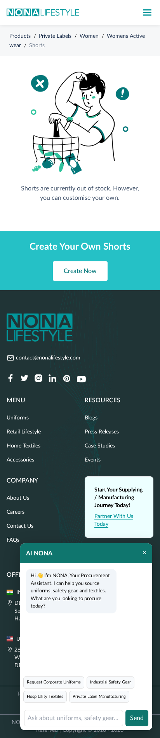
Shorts (37, 45)
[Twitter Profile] (24, 379)
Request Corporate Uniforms (54, 682)
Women (89, 36)
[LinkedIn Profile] (52, 379)
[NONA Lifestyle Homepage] (43, 12)
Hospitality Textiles (45, 696)
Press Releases (102, 432)
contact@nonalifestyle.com (48, 358)
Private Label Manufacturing (99, 696)
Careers (15, 512)
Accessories (20, 460)
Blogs (91, 418)
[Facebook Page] (10, 379)
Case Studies (100, 446)
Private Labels (55, 36)
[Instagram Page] (38, 379)
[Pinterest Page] (66, 379)
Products (20, 36)
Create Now (80, 271)
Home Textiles (23, 446)
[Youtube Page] (81, 379)
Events (93, 460)
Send (137, 718)
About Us (18, 498)
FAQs (13, 540)
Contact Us (20, 526)
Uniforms (18, 418)
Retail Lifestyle (24, 432)
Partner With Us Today (113, 520)
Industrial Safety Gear (110, 682)
